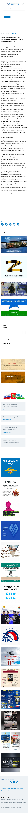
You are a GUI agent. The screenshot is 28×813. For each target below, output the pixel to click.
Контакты (3, 786)
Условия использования (13, 786)
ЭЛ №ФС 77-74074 (5, 797)
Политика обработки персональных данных (12, 788)
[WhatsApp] (14, 225)
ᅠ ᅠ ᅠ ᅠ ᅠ (23, 786)
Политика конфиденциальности (9, 790)
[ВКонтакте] (2, 225)
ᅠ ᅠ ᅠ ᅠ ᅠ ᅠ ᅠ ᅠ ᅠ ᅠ (7, 787)
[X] (10, 225)
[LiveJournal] (18, 225)
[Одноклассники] (6, 225)
